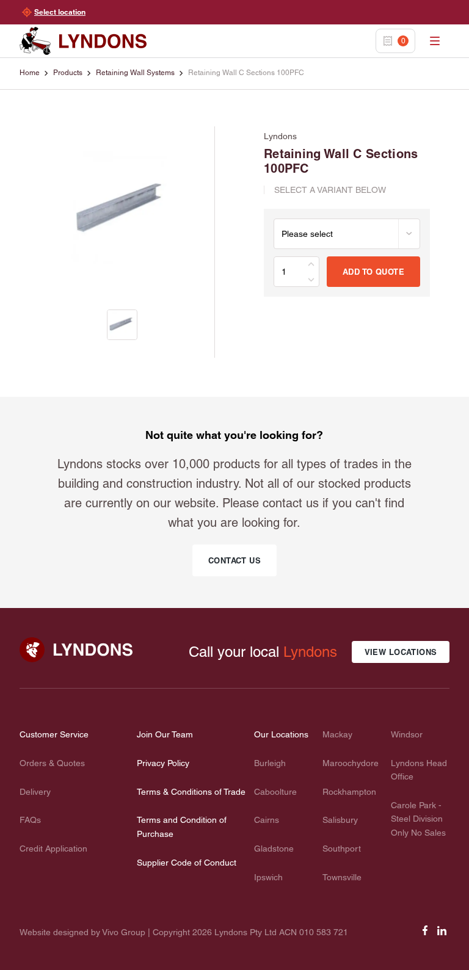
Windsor (407, 734)
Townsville (342, 877)
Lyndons (310, 651)
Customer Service (54, 734)
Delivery (35, 792)
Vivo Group (123, 932)
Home (30, 72)
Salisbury (340, 820)
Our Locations (281, 734)
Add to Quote (373, 272)
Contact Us (234, 560)
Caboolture (275, 792)
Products (67, 72)
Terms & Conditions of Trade (191, 792)
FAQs (30, 820)
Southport (341, 848)
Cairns (266, 820)
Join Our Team (165, 734)
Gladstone (274, 848)
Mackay (337, 734)
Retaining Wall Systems (135, 72)
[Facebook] (425, 934)
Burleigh (270, 763)
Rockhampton (349, 792)
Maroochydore (350, 763)
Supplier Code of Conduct (186, 862)
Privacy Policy (163, 763)
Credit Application (53, 848)
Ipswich (268, 877)
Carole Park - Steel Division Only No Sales (418, 819)
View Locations (401, 652)
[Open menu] (434, 41)
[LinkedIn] (442, 934)
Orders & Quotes (52, 763)
